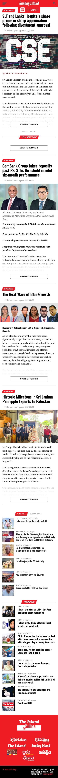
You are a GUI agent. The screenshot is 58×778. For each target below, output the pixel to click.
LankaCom (48, 774)
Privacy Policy (9, 769)
